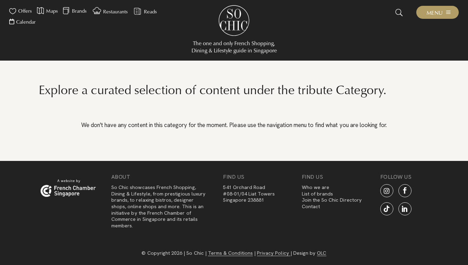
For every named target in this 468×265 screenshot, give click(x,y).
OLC (321, 253)
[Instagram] (386, 190)
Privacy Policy (274, 253)
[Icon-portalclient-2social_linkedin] (404, 208)
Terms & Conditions (230, 253)
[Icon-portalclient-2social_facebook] (404, 190)
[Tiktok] (386, 208)
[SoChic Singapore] (234, 20)
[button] (399, 12)
